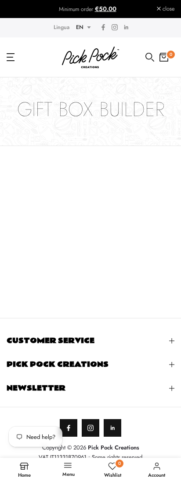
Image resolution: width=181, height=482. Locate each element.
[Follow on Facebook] (103, 27)
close (167, 9)
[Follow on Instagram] (114, 27)
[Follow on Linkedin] (126, 27)
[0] (163, 57)
